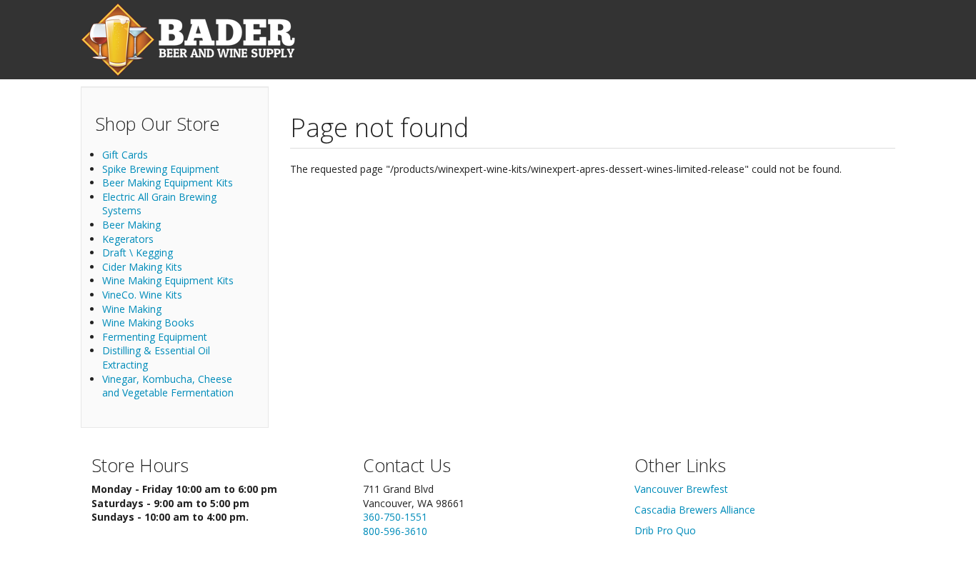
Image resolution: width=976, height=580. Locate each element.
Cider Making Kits (142, 267)
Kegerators (128, 239)
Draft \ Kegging (137, 252)
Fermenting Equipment (154, 337)
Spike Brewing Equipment (160, 169)
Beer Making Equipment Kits (167, 182)
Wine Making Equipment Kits (168, 280)
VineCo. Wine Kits (142, 294)
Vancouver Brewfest (681, 489)
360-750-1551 (395, 517)
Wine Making (131, 309)
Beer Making (131, 224)
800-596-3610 (395, 531)
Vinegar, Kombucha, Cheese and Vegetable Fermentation (168, 386)
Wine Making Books (148, 322)
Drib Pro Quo (665, 530)
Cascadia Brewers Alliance (694, 509)
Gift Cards (125, 154)
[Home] (188, 39)
